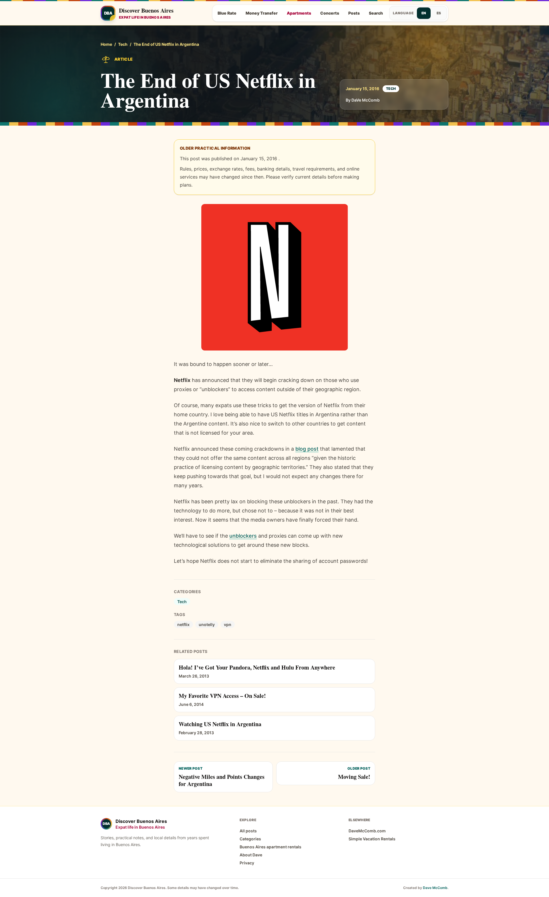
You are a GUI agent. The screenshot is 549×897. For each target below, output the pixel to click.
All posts (248, 830)
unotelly (207, 624)
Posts (354, 13)
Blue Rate (227, 13)
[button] (274, 277)
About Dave (251, 854)
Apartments (299, 13)
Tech (123, 44)
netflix (183, 624)
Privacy (247, 862)
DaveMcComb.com (367, 830)
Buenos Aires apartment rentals (270, 846)
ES (439, 13)
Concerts (329, 13)
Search (376, 13)
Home (106, 44)
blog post (307, 449)
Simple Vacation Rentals (372, 838)
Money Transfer (262, 13)
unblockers (243, 536)
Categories (250, 838)
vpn (227, 624)
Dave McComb (435, 888)
